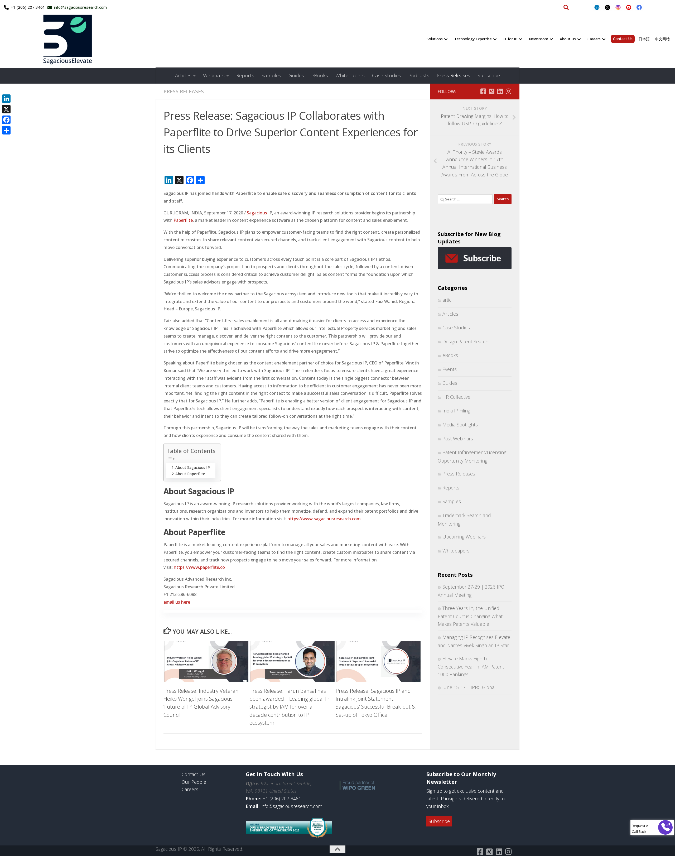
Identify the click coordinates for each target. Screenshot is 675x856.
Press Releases (453, 75)
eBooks (319, 75)
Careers (594, 38)
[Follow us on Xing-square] (491, 91)
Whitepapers (350, 75)
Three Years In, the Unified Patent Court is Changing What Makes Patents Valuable (470, 616)
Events (449, 369)
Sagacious (257, 213)
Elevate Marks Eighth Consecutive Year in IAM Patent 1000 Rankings (471, 666)
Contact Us (623, 38)
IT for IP (510, 38)
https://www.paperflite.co (199, 567)
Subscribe (489, 75)
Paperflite (183, 220)
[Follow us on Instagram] (508, 91)
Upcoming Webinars (464, 536)
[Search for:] (465, 199)
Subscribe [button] (439, 821)
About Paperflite (190, 473)
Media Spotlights (460, 424)
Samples (271, 75)
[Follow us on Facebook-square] (483, 91)
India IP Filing (456, 410)
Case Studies (386, 75)
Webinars (214, 75)
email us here (176, 602)
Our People (194, 782)
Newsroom (538, 38)
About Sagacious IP (192, 467)
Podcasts (418, 75)
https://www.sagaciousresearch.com (324, 519)
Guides (296, 75)
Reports (245, 75)
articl (447, 300)
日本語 (644, 38)
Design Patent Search (465, 341)
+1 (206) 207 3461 (282, 798)
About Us (568, 38)
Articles (183, 75)
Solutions (435, 38)
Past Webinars (457, 438)
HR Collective (456, 397)
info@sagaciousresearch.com (291, 806)
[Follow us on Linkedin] (500, 91)
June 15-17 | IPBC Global (469, 687)
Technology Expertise (473, 38)
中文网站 (662, 38)
